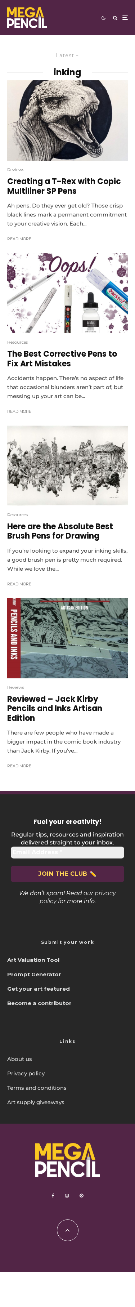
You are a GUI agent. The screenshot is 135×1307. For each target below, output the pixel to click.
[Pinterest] (81, 1195)
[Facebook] (53, 1195)
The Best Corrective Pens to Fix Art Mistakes (62, 359)
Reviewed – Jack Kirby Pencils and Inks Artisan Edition (54, 709)
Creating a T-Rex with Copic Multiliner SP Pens (64, 186)
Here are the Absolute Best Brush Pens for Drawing (60, 531)
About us (19, 1059)
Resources (17, 342)
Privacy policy (26, 1073)
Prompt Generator (34, 974)
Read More (19, 238)
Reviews (15, 169)
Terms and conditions (37, 1087)
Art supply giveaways (35, 1102)
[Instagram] (67, 1195)
